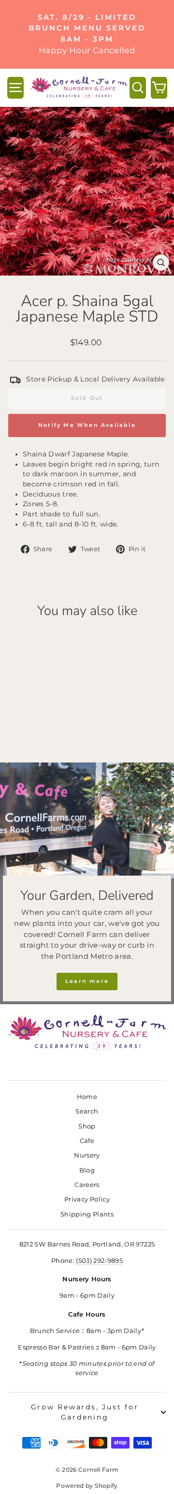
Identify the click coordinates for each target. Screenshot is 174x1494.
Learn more (87, 981)
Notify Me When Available (87, 425)
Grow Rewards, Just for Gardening (85, 1412)
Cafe (87, 1140)
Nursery (87, 1155)
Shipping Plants (87, 1214)
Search (86, 1111)
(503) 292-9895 (99, 1260)
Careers (86, 1184)
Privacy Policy (87, 1199)
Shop (86, 1126)
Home (87, 1096)
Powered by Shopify (86, 1485)
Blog (87, 1170)
